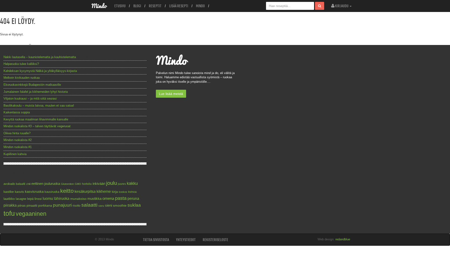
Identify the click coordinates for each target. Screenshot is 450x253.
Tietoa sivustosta (156, 239)
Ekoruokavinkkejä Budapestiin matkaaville (32, 84)
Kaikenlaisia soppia (17, 112)
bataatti (20, 183)
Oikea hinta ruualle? (17, 133)
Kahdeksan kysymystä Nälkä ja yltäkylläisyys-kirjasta (40, 71)
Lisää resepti (178, 6)
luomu (48, 198)
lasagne (21, 199)
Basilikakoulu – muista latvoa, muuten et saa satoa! (39, 105)
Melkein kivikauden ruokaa (22, 77)
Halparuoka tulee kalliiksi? (21, 64)
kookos (123, 191)
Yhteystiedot (186, 239)
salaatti (89, 205)
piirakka (10, 205)
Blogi (137, 6)
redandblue (342, 239)
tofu (9, 213)
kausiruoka (52, 191)
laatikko (9, 199)
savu (101, 205)
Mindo (200, 6)
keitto (67, 191)
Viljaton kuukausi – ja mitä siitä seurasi (30, 98)
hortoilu (87, 183)
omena (108, 198)
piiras (22, 205)
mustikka (94, 199)
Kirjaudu (341, 6)
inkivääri (99, 184)
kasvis (19, 191)
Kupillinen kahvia (15, 154)
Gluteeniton (67, 183)
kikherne (104, 191)
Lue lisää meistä (171, 94)
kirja (115, 191)
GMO (78, 183)
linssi (38, 199)
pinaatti (31, 205)
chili (28, 183)
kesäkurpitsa (85, 191)
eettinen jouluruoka (45, 184)
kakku (132, 183)
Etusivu (120, 6)
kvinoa (132, 191)
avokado (9, 184)
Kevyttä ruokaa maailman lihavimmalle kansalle (36, 119)
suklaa (134, 205)
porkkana (45, 205)
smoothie (120, 205)
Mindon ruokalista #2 (18, 140)
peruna (133, 198)
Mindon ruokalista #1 (18, 147)
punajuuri (62, 205)
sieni (108, 205)
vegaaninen (31, 214)
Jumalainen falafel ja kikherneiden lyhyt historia (36, 91)
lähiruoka (61, 199)
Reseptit (155, 6)
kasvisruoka (34, 191)
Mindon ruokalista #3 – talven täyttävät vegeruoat (37, 126)
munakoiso (78, 199)
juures (122, 183)
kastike (9, 191)
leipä (30, 199)
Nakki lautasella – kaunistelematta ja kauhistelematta (40, 57)
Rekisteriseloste (215, 239)
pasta (121, 198)
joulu (111, 183)
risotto (76, 205)
